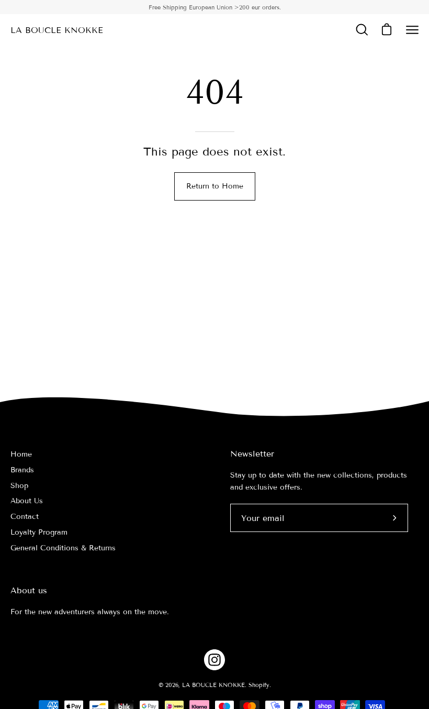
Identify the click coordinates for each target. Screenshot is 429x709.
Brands (22, 470)
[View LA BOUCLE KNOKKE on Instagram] (214, 659)
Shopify (259, 685)
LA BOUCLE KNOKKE (56, 30)
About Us (26, 500)
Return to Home (214, 186)
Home (21, 454)
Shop (19, 485)
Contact (24, 516)
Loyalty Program (38, 532)
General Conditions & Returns (63, 548)
